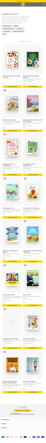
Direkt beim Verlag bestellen (24, 1)
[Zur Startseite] (23, 4)
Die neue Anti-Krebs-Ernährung (31, 208)
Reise (4, 34)
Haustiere (19, 28)
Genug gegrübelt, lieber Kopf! (10, 338)
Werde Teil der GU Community (22, 410)
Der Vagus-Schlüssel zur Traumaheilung (9, 164)
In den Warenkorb (12, 86)
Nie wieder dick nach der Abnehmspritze (29, 164)
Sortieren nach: (22, 41)
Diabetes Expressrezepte (9, 120)
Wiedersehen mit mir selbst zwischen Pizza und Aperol (32, 120)
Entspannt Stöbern (24, 3)
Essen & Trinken (7, 26)
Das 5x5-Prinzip (27, 294)
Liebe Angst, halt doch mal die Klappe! (10, 251)
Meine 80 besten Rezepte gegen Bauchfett (31, 76)
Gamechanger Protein (8, 208)
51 (27, 397)
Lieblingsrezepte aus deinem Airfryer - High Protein (32, 251)
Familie (16, 26)
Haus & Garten (6, 31)
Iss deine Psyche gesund (29, 381)
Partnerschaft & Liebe (8, 28)
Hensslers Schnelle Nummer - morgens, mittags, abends (10, 382)
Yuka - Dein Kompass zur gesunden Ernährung (11, 76)
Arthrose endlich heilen (9, 294)
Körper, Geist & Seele (18, 31)
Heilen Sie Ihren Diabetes (29, 338)
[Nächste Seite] (31, 397)
